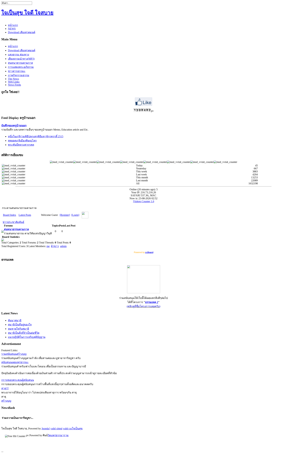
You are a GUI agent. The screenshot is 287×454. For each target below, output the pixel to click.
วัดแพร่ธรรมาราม (58, 435)
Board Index (9, 215)
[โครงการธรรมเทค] (143, 292)
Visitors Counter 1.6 (143, 201)
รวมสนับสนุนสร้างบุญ (14, 354)
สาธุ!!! (5, 388)
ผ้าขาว (55, 246)
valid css (67, 428)
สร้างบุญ (6, 400)
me (48, 246)
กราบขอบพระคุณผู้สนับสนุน (17, 380)
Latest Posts (25, 215)
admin (63, 246)
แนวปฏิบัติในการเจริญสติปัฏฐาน (26, 337)
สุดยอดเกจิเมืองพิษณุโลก (22, 140)
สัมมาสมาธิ (14, 320)
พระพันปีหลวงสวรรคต (21, 144)
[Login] (75, 215)
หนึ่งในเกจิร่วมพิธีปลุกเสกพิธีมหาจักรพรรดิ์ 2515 (35, 136)
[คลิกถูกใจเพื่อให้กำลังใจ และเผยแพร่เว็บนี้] (143, 104)
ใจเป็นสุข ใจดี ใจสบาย (27, 13)
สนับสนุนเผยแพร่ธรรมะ (15, 362)
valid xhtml (56, 428)
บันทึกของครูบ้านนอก (14, 125)
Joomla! (46, 428)
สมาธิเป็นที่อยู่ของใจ (20, 324)
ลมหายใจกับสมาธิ (18, 328)
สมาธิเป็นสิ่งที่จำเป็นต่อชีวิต (23, 332)
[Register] (65, 215)
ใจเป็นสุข (77, 428)
